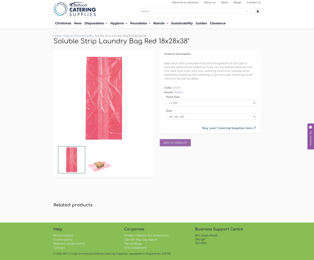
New (78, 23)
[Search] (247, 11)
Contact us (254, 2)
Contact (59, 247)
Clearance (218, 23)
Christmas (63, 23)
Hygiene (117, 23)
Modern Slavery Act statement (146, 235)
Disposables (94, 23)
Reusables (138, 23)
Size (169, 110)
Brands (159, 23)
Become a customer (185, 2)
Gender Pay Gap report (141, 239)
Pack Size (173, 97)
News (224, 2)
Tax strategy (133, 243)
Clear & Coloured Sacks (78, 35)
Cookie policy (63, 239)
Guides (201, 23)
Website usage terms (69, 243)
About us (210, 2)
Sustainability (182, 23)
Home (57, 35)
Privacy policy (63, 235)
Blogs (237, 2)
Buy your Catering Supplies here (227, 128)
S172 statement (135, 247)
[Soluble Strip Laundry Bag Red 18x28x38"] (104, 98)
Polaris (178, 92)
